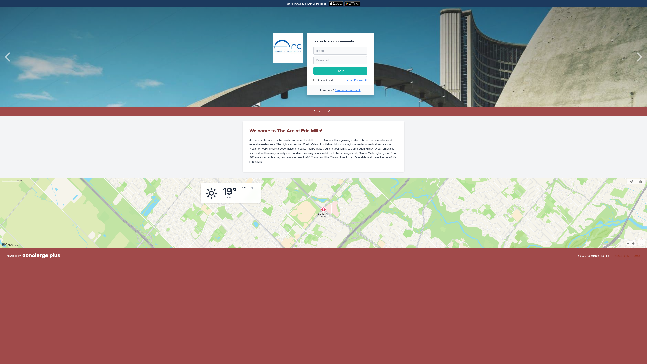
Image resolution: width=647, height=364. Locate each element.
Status (637, 255)
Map (330, 111)
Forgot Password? (356, 80)
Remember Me (325, 80)
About (318, 111)
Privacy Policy (621, 255)
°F (251, 188)
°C (244, 188)
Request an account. (348, 90)
